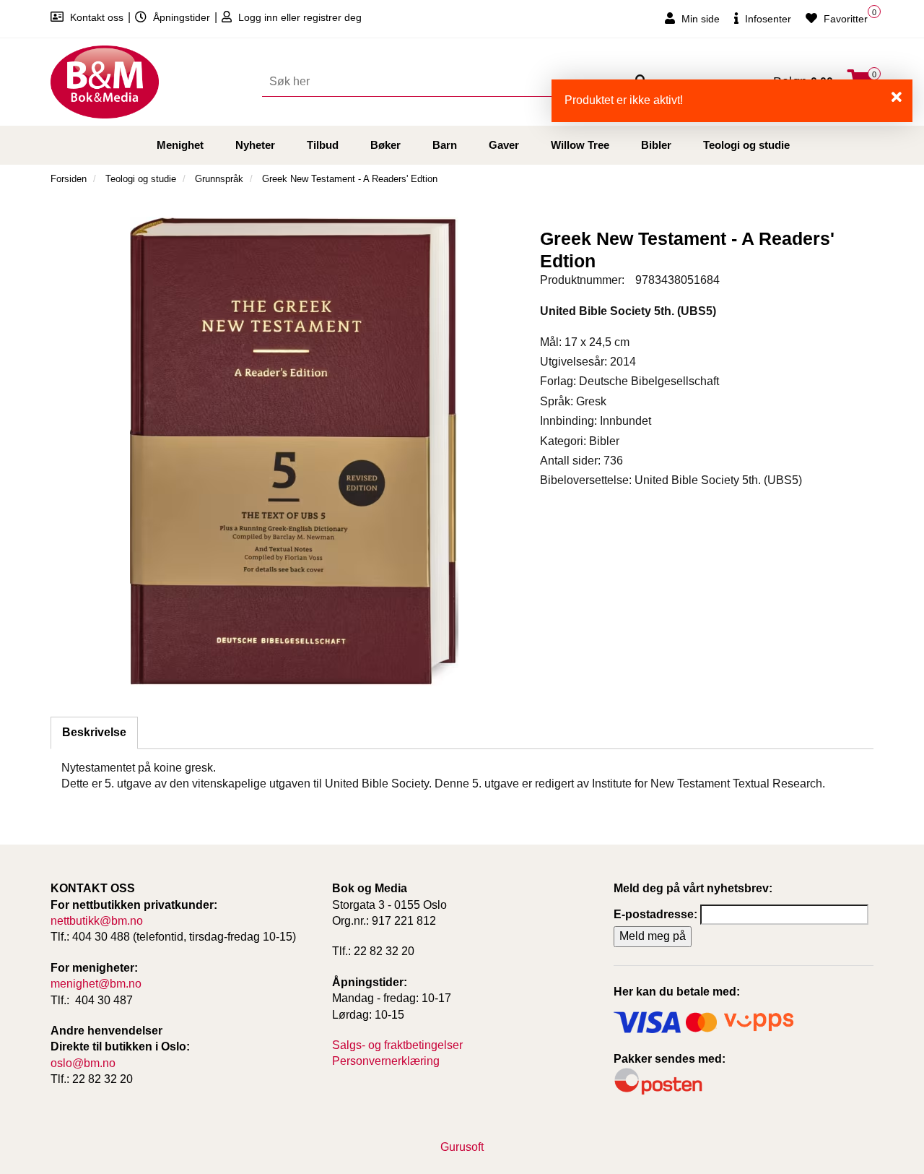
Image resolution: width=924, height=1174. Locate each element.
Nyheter (255, 145)
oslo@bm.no (83, 1063)
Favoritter (844, 19)
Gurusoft (462, 1147)
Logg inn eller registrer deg (298, 17)
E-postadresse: (655, 914)
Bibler (656, 145)
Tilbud (323, 145)
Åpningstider (181, 17)
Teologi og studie (746, 145)
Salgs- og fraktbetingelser (397, 1045)
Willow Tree (580, 145)
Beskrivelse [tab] (94, 732)
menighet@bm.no (96, 983)
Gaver (504, 145)
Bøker (385, 145)
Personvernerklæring (386, 1061)
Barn (444, 145)
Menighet (180, 145)
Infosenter (766, 19)
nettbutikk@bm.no (97, 921)
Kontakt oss (96, 17)
